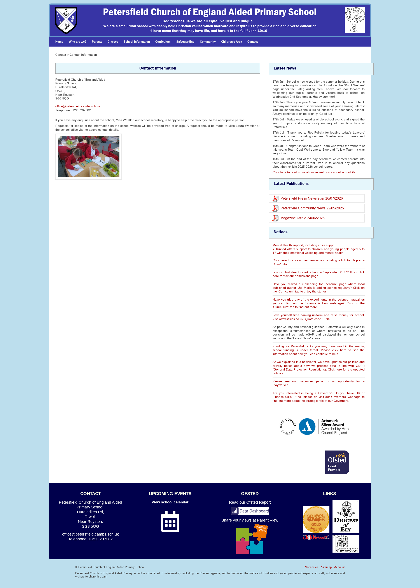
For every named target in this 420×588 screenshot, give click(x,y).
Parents (97, 41)
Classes (113, 41)
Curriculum (163, 41)
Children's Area (231, 41)
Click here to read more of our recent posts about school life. (314, 172)
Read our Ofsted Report (250, 502)
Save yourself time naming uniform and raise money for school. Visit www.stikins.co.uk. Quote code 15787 (319, 316)
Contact (252, 41)
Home (59, 41)
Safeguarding (185, 41)
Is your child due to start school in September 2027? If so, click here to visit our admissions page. (319, 274)
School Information (137, 41)
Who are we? (77, 41)
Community (208, 41)
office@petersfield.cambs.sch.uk (77, 106)
